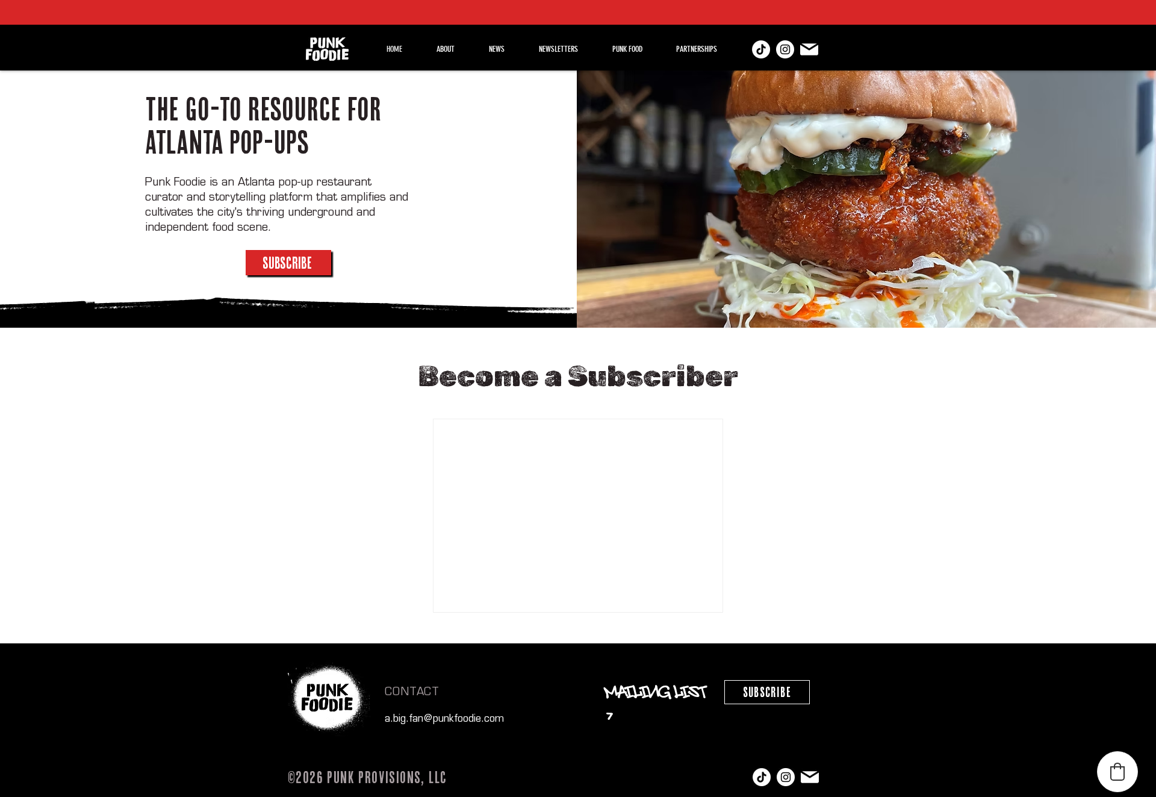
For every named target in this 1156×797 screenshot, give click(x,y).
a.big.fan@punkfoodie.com (444, 719)
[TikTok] (761, 49)
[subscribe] (809, 49)
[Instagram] (785, 49)
